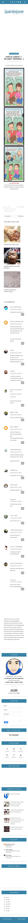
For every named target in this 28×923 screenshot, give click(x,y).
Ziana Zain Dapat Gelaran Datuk (13, 851)
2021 (7, 902)
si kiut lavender (16, 546)
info (11, 209)
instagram (20, 751)
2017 (7, 910)
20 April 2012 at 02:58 (15, 373)
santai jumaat (11, 211)
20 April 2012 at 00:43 (15, 324)
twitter (13, 751)
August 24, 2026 (9, 845)
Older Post (20, 216)
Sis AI (12, 350)
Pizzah (12, 371)
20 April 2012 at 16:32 (15, 487)
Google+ (7, 757)
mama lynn (14, 412)
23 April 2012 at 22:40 (15, 582)
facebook (7, 751)
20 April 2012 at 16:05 (15, 472)
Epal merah (14, 427)
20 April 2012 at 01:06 (15, 353)
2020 (7, 904)
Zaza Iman (13, 485)
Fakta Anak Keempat (15, 794)
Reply (22, 314)
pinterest (14, 757)
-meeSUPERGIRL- (16, 449)
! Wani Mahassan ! (16, 530)
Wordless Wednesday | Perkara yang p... (10, 290)
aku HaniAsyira (15, 307)
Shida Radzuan (12, 61)
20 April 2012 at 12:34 (15, 429)
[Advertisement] (14, 30)
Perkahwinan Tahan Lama (11, 244)
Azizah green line (16, 321)
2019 (7, 906)
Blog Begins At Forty (10, 844)
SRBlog (14, 921)
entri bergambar (14, 53)
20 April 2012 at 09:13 (15, 414)
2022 (7, 899)
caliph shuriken (16, 563)
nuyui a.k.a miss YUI (16, 390)
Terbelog (13, 470)
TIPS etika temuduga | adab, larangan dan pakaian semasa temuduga (17, 803)
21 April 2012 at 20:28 (15, 549)
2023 (7, 897)
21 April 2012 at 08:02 (15, 518)
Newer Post (7, 216)
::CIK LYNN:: (14, 515)
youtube (21, 757)
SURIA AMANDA (9, 849)
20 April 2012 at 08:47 (15, 394)
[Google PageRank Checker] (14, 691)
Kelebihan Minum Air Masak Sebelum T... (12, 267)
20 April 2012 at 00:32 (15, 309)
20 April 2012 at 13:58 (15, 452)
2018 (7, 908)
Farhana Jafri (9, 855)
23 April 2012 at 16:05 (15, 565)
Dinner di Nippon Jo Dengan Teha (13, 856)
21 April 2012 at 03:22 (15, 501)
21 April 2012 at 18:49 (15, 532)
